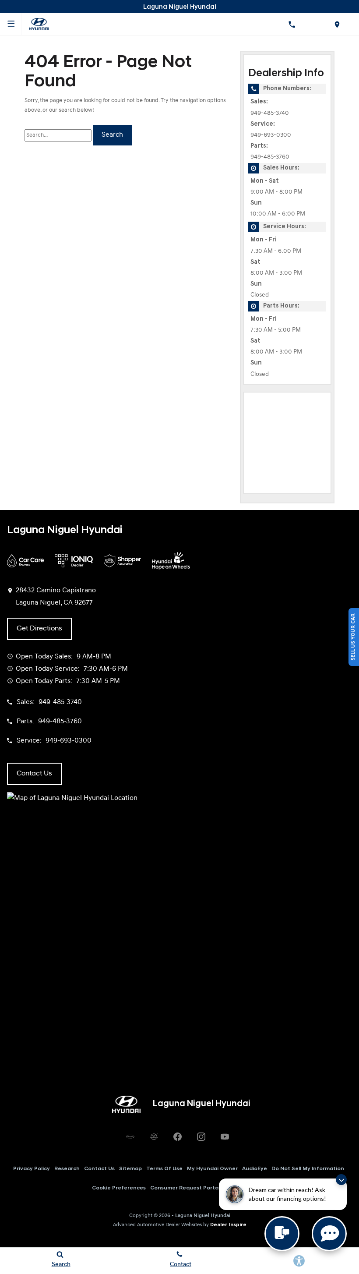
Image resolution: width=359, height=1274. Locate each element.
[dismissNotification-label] (341, 1179)
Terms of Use (164, 1168)
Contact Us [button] (34, 773)
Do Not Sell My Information (307, 1168)
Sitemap (130, 1168)
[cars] (130, 1137)
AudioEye (254, 1168)
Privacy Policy (31, 1168)
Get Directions (39, 628)
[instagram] (201, 1137)
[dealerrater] (153, 1137)
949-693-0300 (270, 135)
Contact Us (99, 1168)
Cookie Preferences (119, 1188)
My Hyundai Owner (212, 1168)
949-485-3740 (269, 113)
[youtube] (224, 1137)
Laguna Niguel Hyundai (202, 1215)
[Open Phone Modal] (291, 24)
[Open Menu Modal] (11, 24)
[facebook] (177, 1137)
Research (67, 1168)
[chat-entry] (281, 1233)
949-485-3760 (269, 157)
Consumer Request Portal (185, 1188)
